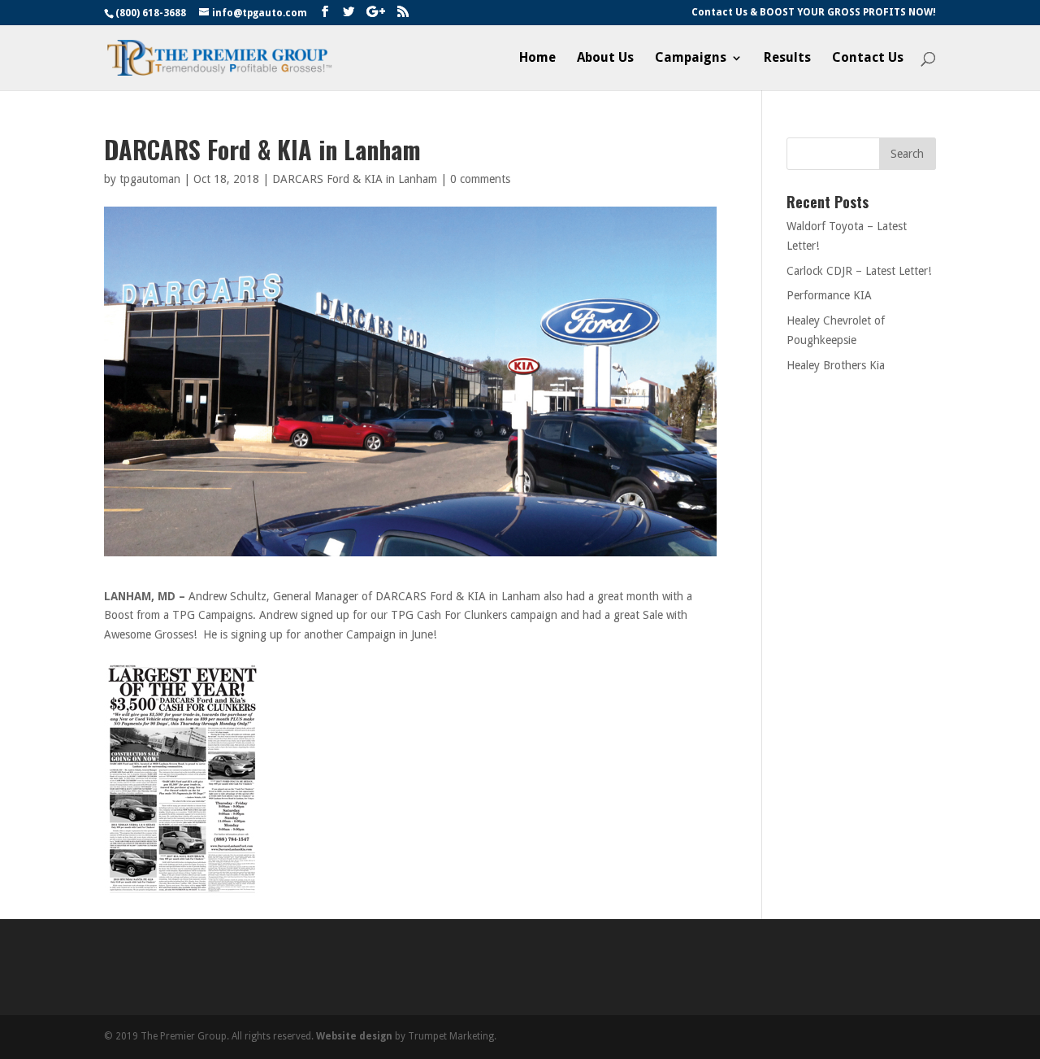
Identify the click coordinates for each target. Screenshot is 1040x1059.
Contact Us (868, 58)
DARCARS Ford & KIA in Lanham (354, 178)
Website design (354, 1036)
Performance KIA (829, 295)
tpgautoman (149, 178)
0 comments (480, 178)
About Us (605, 58)
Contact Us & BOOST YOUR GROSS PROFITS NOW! (813, 12)
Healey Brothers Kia (835, 365)
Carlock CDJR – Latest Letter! (858, 270)
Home (537, 58)
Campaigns (690, 58)
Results (787, 58)
